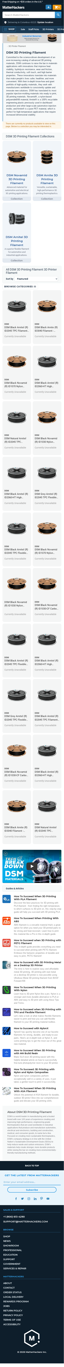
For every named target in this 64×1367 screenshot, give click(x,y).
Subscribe (32, 1189)
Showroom (11, 1245)
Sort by (9, 279)
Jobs (6, 1306)
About (7, 1283)
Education (10, 1254)
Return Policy (12, 1310)
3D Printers (48, 29)
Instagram (29, 1199)
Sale (23, 29)
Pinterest (41, 1199)
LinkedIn (35, 1199)
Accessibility (11, 1324)
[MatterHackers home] (13, 8)
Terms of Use (12, 1319)
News (7, 1241)
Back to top (32, 1165)
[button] (31, 22)
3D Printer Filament (17, 46)
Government (11, 1263)
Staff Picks (33, 29)
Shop (6, 1236)
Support (9, 1259)
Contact (9, 1287)
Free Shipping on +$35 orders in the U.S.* (22, 1)
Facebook (16, 1199)
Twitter (22, 1199)
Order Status (12, 1292)
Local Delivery (13, 1296)
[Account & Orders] (49, 7)
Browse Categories (19, 286)
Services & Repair (14, 1268)
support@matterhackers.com (25, 1221)
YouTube (48, 1199)
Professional (12, 1250)
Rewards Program (16, 1301)
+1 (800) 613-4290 (14, 1216)
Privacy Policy (13, 1315)
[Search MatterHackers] (58, 15)
